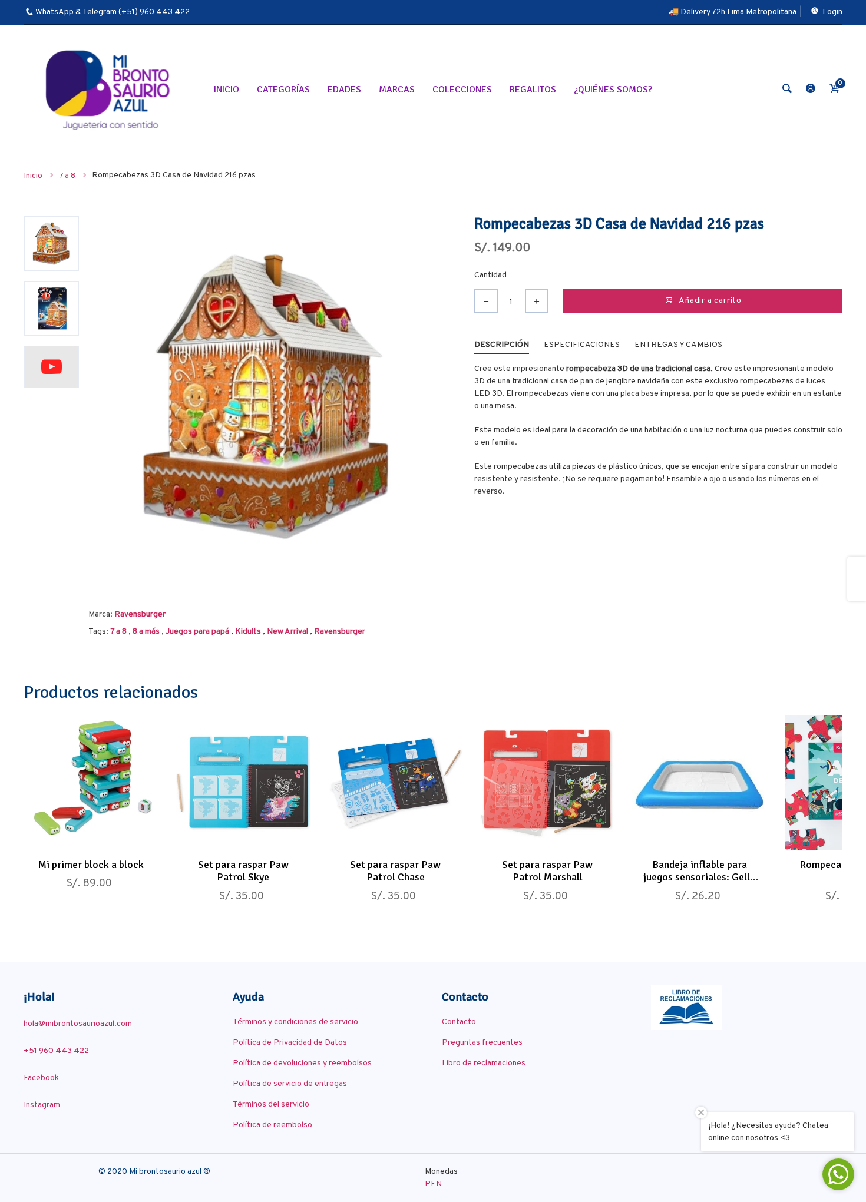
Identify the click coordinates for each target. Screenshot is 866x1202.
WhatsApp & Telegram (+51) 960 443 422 (112, 12)
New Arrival (287, 632)
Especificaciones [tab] (582, 345)
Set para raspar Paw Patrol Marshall (547, 871)
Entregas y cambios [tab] (678, 345)
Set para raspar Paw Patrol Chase (395, 871)
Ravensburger (140, 615)
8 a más (146, 632)
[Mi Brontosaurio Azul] (110, 89)
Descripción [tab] (501, 345)
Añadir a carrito (710, 301)
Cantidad (490, 275)
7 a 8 (118, 632)
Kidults (248, 632)
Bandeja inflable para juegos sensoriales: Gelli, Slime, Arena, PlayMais (699, 877)
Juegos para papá (197, 632)
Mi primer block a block (91, 864)
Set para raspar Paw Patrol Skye (243, 871)
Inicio (34, 176)
